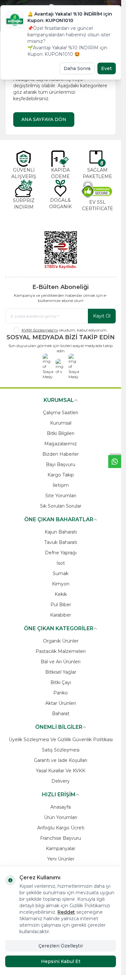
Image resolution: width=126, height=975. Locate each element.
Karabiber (60, 615)
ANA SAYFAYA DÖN (43, 119)
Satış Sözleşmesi (60, 750)
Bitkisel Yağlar (60, 672)
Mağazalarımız (60, 444)
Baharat (60, 713)
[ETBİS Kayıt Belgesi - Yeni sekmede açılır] (61, 250)
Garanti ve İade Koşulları (60, 760)
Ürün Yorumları (60, 817)
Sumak (60, 573)
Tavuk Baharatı (60, 542)
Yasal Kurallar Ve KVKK (60, 771)
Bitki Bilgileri (60, 433)
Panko (60, 693)
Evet (106, 68)
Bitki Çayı (60, 682)
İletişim (61, 485)
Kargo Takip (60, 475)
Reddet (66, 912)
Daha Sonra (77, 68)
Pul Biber (60, 605)
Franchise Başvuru (60, 838)
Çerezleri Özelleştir (60, 946)
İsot (61, 563)
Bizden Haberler (60, 454)
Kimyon (60, 584)
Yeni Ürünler (60, 859)
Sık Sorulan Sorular (60, 506)
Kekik (61, 594)
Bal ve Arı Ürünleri (60, 662)
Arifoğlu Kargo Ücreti (60, 828)
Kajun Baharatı (61, 532)
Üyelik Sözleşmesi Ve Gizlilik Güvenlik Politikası (61, 739)
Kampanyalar (60, 848)
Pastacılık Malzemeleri (61, 651)
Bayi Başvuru (60, 464)
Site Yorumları (60, 496)
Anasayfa (60, 807)
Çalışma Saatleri (60, 412)
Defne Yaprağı (61, 553)
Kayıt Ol (101, 316)
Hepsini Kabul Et (60, 961)
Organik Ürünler (61, 641)
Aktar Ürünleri (60, 703)
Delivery (60, 781)
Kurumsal (60, 423)
